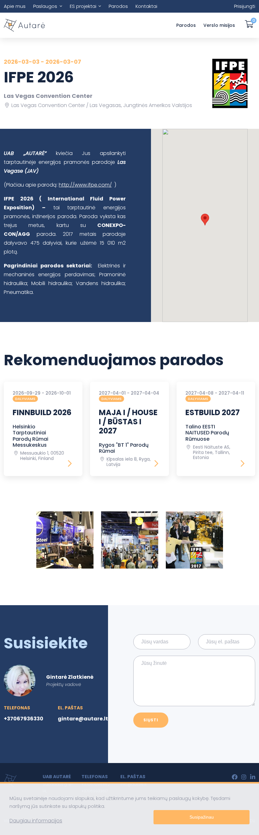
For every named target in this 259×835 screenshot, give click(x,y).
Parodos (118, 6)
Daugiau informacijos (35, 820)
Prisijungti (244, 6)
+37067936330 (23, 718)
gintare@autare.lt (83, 718)
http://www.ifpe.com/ (85, 184)
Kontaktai (146, 6)
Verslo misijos (219, 25)
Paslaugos (45, 6)
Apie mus (15, 6)
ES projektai (83, 6)
